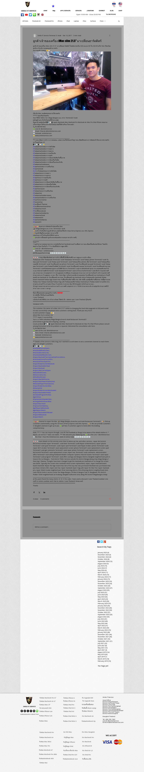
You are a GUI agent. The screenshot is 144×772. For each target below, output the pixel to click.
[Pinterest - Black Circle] (31, 711)
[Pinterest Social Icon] (42, 14)
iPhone (60, 21)
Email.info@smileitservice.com (113, 722)
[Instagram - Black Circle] (34, 711)
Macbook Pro (49, 21)
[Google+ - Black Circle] (28, 711)
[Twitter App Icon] (30, 14)
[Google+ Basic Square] (105, 541)
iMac (84, 21)
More (101, 21)
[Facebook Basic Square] (98, 541)
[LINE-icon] (34, 14)
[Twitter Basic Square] (101, 541)
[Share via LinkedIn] (44, 492)
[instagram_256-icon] (38, 14)
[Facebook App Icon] (22, 14)
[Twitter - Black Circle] (25, 711)
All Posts (25, 21)
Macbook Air (36, 21)
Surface (93, 21)
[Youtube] (26, 14)
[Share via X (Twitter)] (39, 492)
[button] (87, 14)
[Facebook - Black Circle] (22, 711)
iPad (68, 21)
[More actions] (109, 35)
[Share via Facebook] (34, 492)
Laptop (76, 21)
